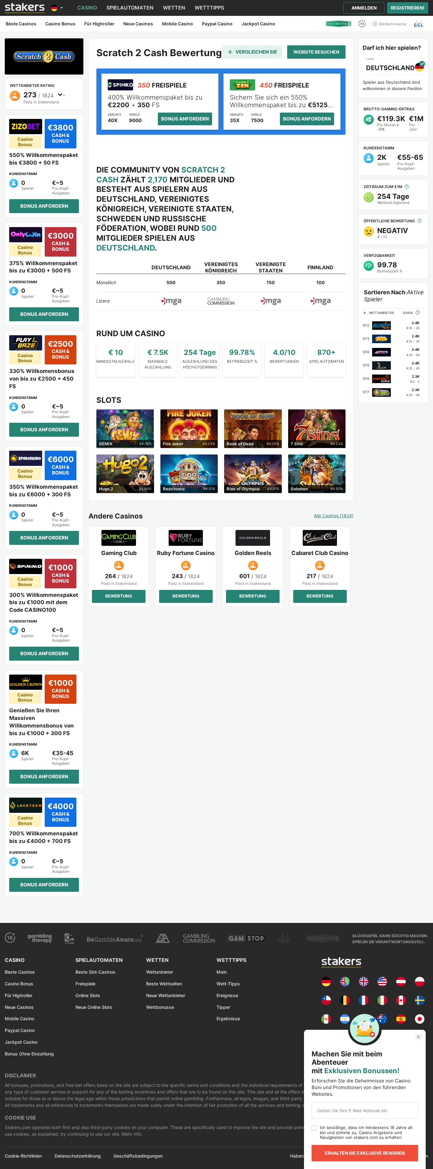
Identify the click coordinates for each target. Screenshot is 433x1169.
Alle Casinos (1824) (333, 515)
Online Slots (87, 995)
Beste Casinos (20, 972)
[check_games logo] (322, 938)
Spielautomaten (130, 7)
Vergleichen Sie (256, 52)
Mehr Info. (131, 1134)
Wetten (174, 7)
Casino (87, 7)
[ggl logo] (419, 24)
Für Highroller (18, 995)
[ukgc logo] (199, 938)
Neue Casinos (19, 1007)
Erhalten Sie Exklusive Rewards (365, 1153)
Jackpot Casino (21, 1042)
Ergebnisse (228, 1018)
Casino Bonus (19, 983)
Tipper (223, 1007)
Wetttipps (209, 7)
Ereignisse (227, 995)
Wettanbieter (159, 972)
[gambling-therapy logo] (39, 938)
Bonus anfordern (44, 206)
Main (222, 972)
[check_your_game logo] (338, 24)
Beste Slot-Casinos (95, 972)
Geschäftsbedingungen (138, 1156)
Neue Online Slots (93, 1007)
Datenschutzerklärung (78, 1156)
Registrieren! (407, 7)
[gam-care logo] (69, 938)
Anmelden (364, 7)
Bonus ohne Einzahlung (29, 1053)
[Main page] (25, 8)
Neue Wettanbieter (165, 995)
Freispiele (85, 983)
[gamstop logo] (246, 938)
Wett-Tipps (228, 983)
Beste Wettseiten (164, 983)
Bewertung (118, 595)
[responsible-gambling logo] (163, 938)
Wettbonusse (160, 1007)
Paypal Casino (20, 1030)
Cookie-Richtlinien (23, 1156)
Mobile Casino (19, 1018)
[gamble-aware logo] (115, 938)
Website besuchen (316, 52)
